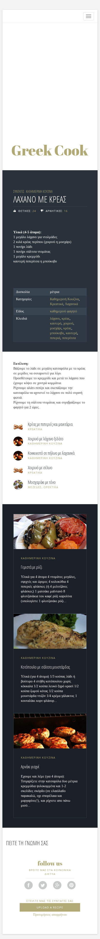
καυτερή (71, 333)
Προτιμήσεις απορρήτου (50, 914)
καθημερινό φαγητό (63, 311)
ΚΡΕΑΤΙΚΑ (35, 429)
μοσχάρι (55, 328)
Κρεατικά (56, 304)
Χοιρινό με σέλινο (40, 467)
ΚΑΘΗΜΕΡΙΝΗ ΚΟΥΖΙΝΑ (39, 191)
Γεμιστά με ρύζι (31, 567)
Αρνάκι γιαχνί (30, 766)
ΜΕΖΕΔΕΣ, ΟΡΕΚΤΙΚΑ (43, 487)
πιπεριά (55, 338)
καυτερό (55, 323)
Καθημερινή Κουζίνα (64, 299)
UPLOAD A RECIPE (50, 907)
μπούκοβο (57, 333)
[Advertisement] (50, 78)
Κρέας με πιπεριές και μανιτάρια (50, 424)
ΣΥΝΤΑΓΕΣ (18, 191)
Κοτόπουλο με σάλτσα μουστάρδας (45, 667)
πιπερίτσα (69, 338)
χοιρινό (68, 323)
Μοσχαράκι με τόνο (42, 482)
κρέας (66, 318)
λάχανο (55, 318)
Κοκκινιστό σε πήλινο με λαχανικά (51, 453)
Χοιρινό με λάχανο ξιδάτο (45, 439)
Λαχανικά (71, 304)
